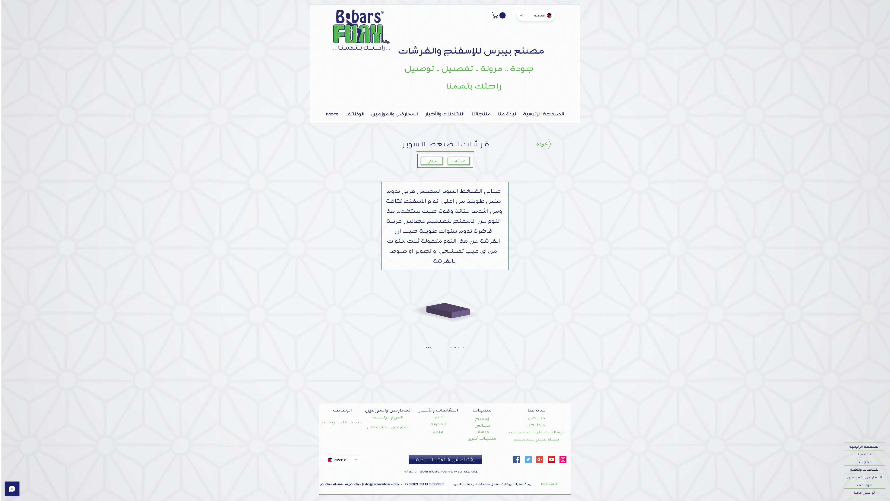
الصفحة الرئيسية (864, 446)
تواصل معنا (864, 492)
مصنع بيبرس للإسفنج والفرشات (471, 50)
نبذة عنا (864, 454)
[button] (499, 15)
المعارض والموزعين (864, 477)
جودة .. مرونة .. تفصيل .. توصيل (469, 68)
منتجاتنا (865, 462)
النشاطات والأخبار (864, 469)
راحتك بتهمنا (474, 86)
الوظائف (864, 485)
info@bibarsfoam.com (382, 484)
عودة (542, 143)
